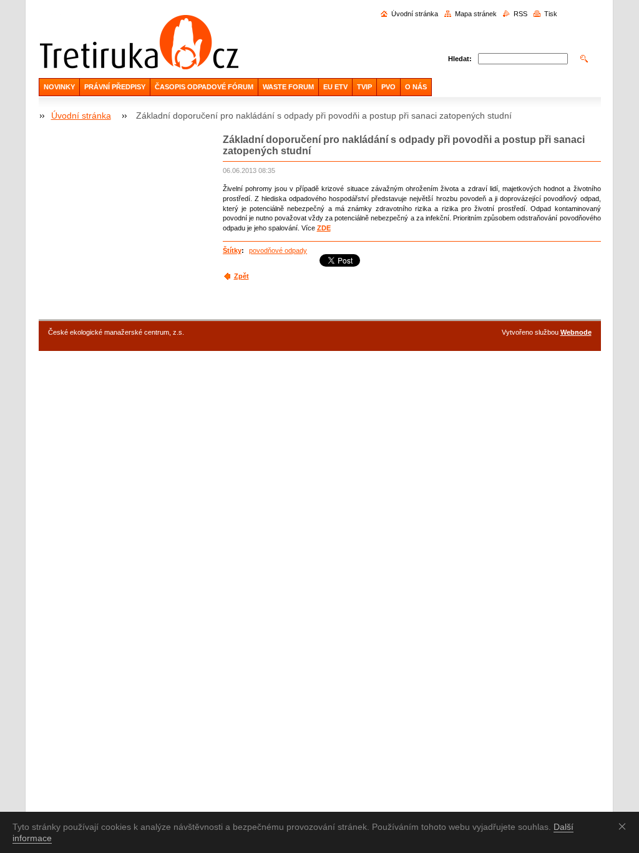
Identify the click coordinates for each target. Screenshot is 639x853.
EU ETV (335, 87)
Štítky (232, 250)
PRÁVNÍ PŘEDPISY (114, 87)
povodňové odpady (278, 250)
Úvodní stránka (414, 13)
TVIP (364, 87)
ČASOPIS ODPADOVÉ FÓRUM (204, 87)
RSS (520, 13)
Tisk (550, 13)
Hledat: (460, 58)
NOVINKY (59, 87)
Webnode (576, 332)
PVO (388, 87)
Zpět (241, 276)
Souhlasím (624, 826)
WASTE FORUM (288, 87)
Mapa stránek (476, 13)
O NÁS (416, 87)
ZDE (324, 228)
